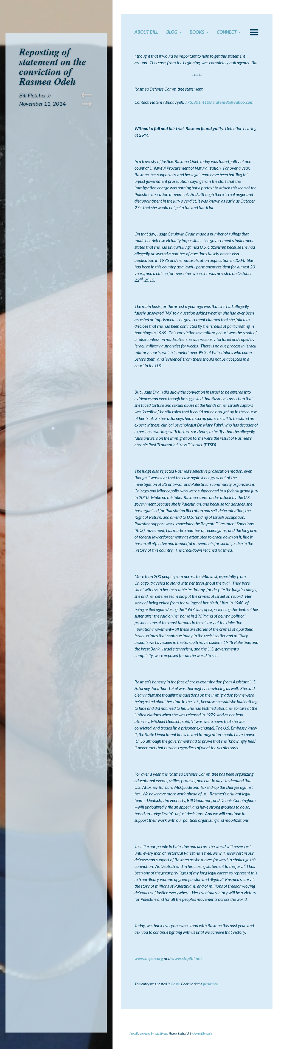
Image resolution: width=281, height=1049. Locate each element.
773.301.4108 (198, 102)
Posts (175, 984)
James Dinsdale (202, 1033)
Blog (171, 32)
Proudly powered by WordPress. (149, 1033)
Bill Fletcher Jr (35, 95)
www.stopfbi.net (186, 958)
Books (197, 32)
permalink (210, 984)
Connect (227, 32)
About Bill (146, 32)
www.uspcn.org (148, 958)
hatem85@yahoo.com (233, 102)
